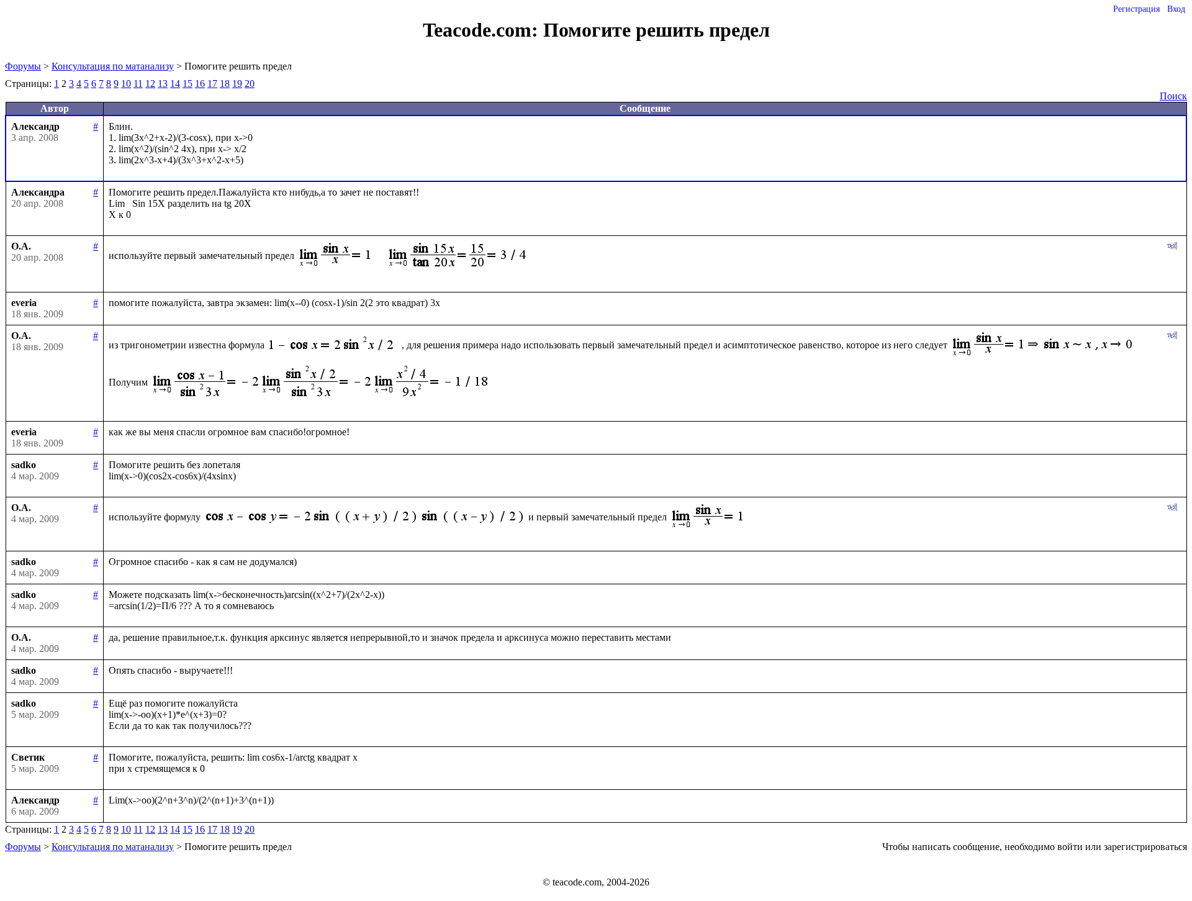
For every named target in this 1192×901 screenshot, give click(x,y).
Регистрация (1136, 9)
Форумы (23, 66)
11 (138, 83)
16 (200, 83)
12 (150, 83)
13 (163, 83)
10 (126, 83)
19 (237, 83)
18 (225, 83)
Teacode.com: (483, 30)
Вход (1176, 9)
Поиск (1173, 96)
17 (212, 83)
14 (175, 83)
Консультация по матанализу (113, 66)
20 (250, 83)
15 (187, 83)
